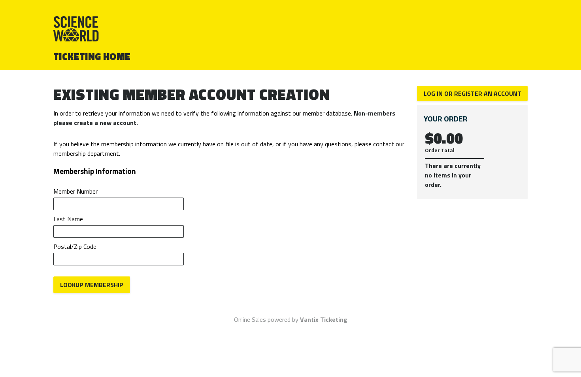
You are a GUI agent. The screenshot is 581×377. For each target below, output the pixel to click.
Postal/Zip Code (74, 246)
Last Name (68, 219)
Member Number (75, 191)
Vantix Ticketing (323, 319)
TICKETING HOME (92, 56)
